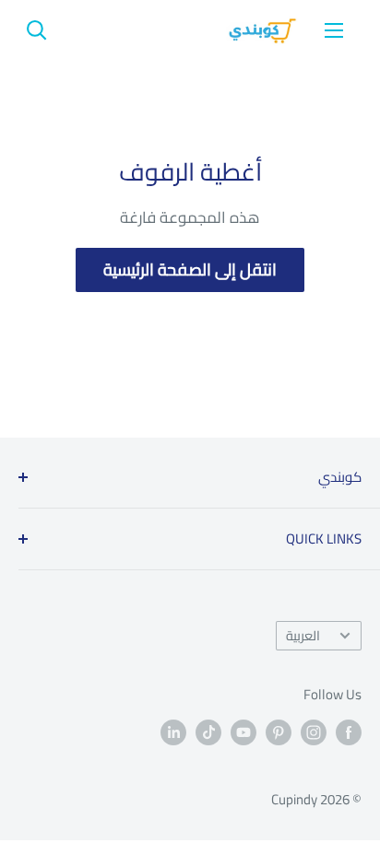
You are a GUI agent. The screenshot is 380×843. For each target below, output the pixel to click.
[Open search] (37, 30)
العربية (303, 635)
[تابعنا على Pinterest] (278, 732)
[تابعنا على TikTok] (208, 732)
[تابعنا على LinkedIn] (173, 732)
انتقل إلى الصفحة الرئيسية (190, 269)
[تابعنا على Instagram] (314, 732)
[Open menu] (334, 30)
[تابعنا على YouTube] (243, 732)
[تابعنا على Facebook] (349, 732)
